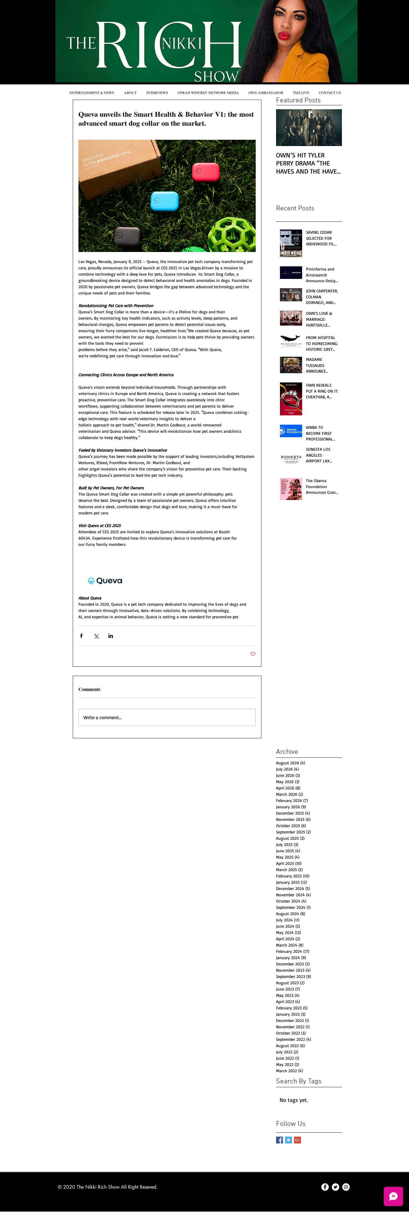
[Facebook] (325, 1187)
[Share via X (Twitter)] (96, 636)
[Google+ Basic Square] (297, 1140)
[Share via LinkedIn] (110, 636)
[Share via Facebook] (81, 636)
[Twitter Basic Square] (288, 1140)
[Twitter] (335, 1187)
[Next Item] (332, 127)
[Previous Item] (285, 127)
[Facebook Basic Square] (279, 1140)
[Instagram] (346, 1187)
